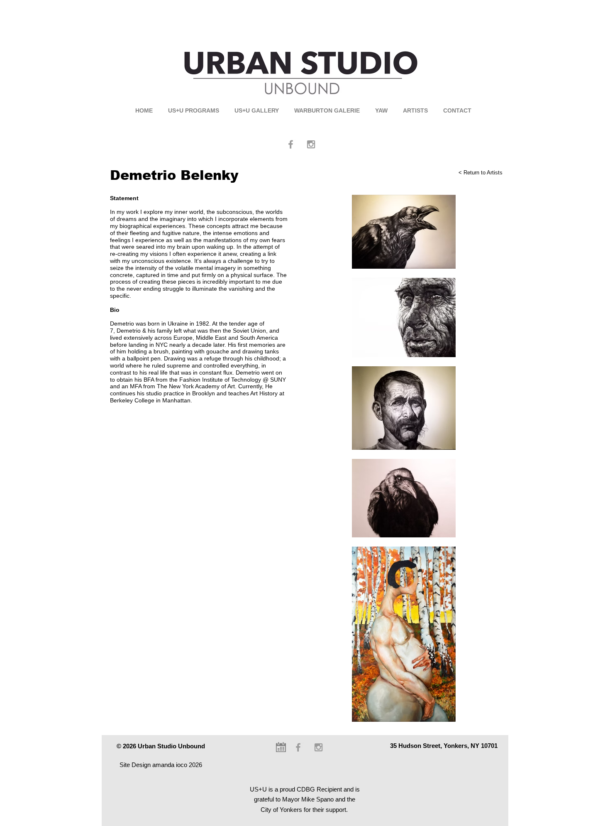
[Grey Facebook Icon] (290, 144)
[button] (193, 110)
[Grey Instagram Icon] (311, 144)
